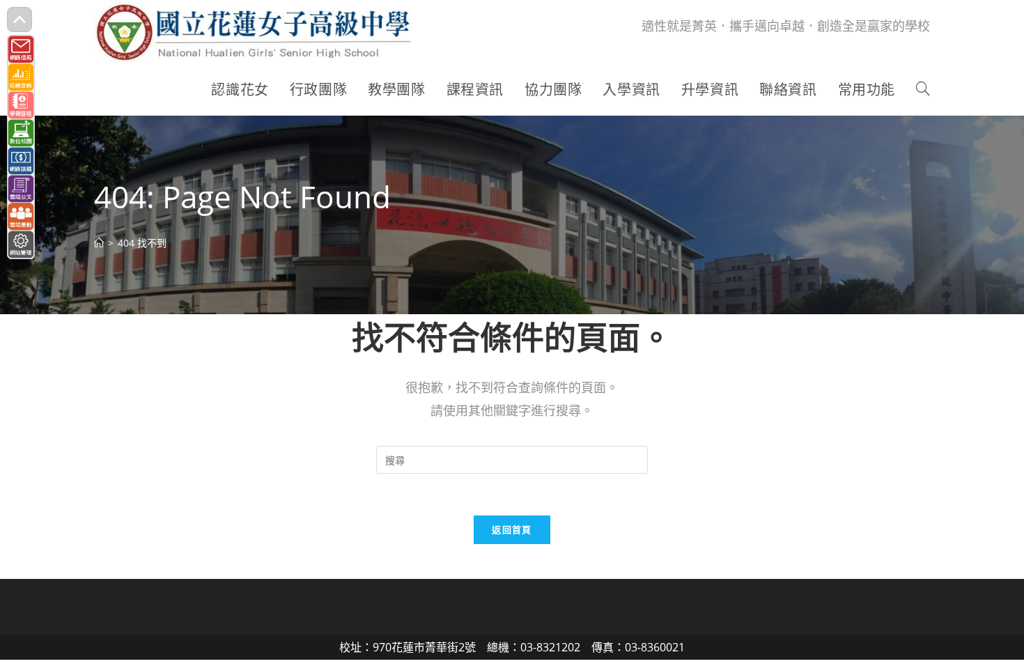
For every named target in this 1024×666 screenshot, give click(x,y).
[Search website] (923, 90)
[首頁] (99, 242)
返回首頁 (512, 529)
